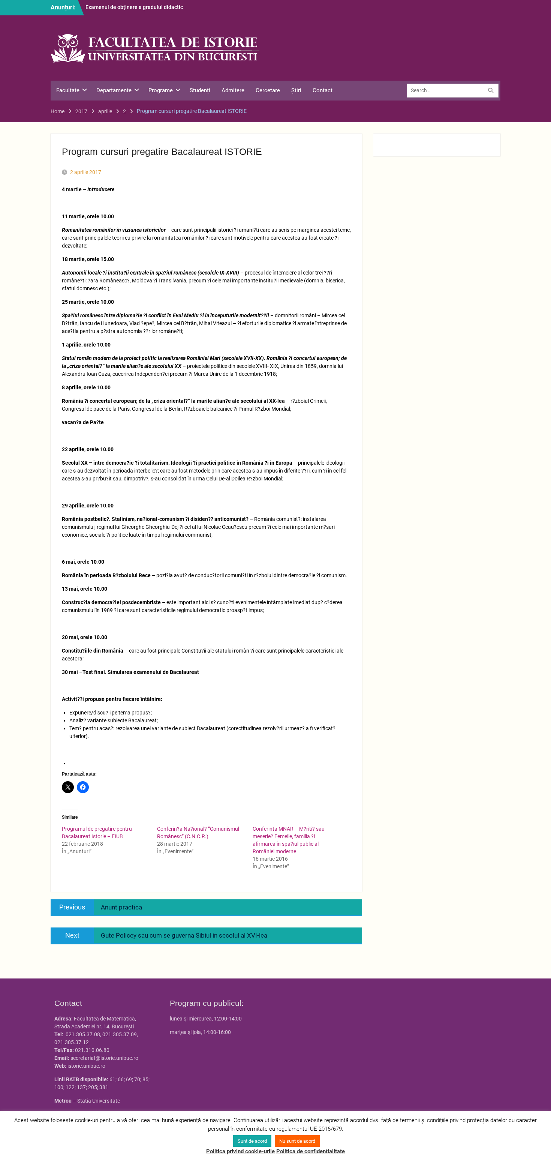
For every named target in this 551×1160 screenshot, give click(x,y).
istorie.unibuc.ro (86, 1066)
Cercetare (268, 90)
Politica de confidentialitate (310, 1151)
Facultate (67, 90)
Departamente (114, 90)
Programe (160, 90)
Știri (296, 90)
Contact (322, 90)
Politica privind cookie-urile (240, 1151)
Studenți (200, 90)
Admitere (233, 90)
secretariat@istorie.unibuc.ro (104, 1058)
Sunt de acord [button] (252, 1141)
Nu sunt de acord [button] (297, 1141)
